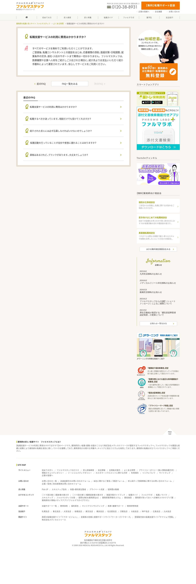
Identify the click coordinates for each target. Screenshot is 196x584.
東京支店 (89, 511)
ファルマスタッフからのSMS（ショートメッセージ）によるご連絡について (157, 301)
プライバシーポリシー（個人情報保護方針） (156, 470)
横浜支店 (100, 511)
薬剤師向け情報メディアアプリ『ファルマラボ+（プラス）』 (65, 500)
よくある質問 (58, 23)
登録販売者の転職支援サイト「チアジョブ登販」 (154, 517)
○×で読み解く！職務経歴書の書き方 (87, 494)
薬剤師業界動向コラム (111, 497)
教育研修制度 (132, 505)
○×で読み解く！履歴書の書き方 (55, 494)
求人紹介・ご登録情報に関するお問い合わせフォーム (150, 481)
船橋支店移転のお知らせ (151, 291)
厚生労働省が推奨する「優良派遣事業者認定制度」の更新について (158, 313)
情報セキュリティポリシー (53, 472)
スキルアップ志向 (59, 489)
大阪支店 (134, 511)
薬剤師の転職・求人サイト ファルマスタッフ (33, 23)
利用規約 (135, 472)
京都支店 (124, 511)
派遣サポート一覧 (49, 505)
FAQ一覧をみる (70, 83)
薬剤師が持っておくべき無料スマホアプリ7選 (154, 497)
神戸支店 (145, 511)
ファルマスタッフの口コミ (68, 470)
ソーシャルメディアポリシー (80, 472)
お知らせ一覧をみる (158, 323)
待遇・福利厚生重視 (78, 489)
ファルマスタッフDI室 (66, 497)
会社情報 (101, 470)
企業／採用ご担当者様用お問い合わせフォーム (61, 483)
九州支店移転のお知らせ (151, 273)
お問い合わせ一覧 (49, 481)
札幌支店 (45, 511)
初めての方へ (47, 470)
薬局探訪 (128, 497)
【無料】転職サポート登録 (160, 5)
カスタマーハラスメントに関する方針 (111, 472)
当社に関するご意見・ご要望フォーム (109, 481)
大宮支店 (67, 511)
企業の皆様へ (144, 11)
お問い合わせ (174, 11)
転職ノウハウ (161, 494)
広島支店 (156, 511)
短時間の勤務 (113, 489)
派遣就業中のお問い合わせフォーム (75, 481)
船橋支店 (78, 511)
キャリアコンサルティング (93, 505)
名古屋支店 (112, 511)
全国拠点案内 (114, 470)
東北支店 (56, 511)
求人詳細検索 (88, 470)
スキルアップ (47, 497)
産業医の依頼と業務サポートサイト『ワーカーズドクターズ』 (106, 517)
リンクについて (148, 472)
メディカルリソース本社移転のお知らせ (158, 282)
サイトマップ (164, 472)
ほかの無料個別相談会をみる (158, 249)
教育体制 (64, 505)
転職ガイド (133, 494)
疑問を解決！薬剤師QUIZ (89, 497)
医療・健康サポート (116, 505)
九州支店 (167, 511)
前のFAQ (41, 83)
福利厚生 (75, 505)
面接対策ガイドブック (115, 494)
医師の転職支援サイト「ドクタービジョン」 (59, 517)
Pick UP (45, 489)
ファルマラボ (147, 494)
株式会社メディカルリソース (54, 519)
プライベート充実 (96, 489)
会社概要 (158, 11)
